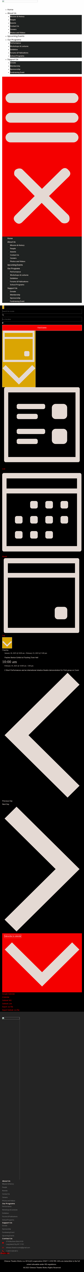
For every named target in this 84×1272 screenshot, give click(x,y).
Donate (13, 63)
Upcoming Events (15, 36)
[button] (42, 156)
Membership (15, 66)
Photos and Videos (17, 33)
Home (10, 9)
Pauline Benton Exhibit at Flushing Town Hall (21, 658)
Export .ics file (7, 1007)
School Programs (17, 56)
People (13, 20)
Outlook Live (7, 1004)
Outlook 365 (6, 1000)
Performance (15, 43)
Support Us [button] (12, 59)
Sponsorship (15, 69)
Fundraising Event (17, 72)
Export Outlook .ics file (10, 1010)
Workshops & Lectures (19, 46)
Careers (13, 29)
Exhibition (14, 50)
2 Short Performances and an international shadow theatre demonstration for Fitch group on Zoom (41, 670)
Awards (13, 23)
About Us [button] (11, 13)
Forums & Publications (19, 53)
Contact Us (14, 26)
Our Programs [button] (14, 39)
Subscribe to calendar (12, 936)
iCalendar (5, 997)
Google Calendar (8, 994)
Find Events (42, 328)
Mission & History (17, 16)
